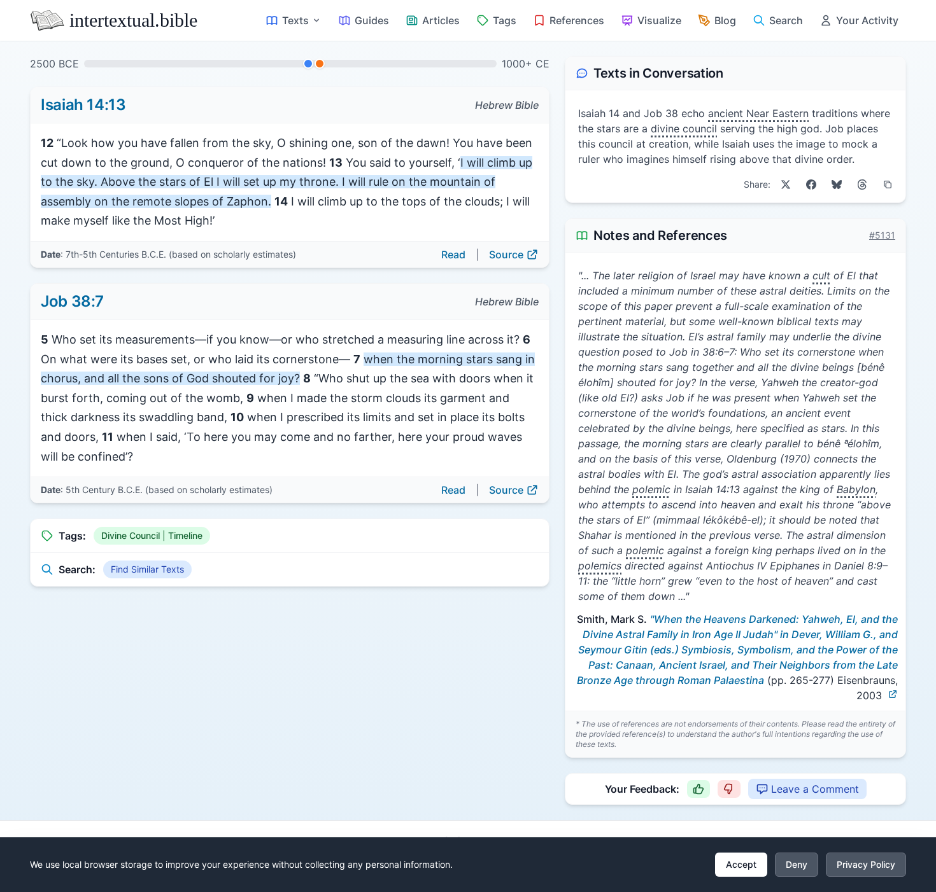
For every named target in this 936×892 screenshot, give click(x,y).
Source (506, 254)
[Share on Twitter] (786, 184)
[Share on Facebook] (811, 184)
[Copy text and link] (887, 184)
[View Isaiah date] (308, 64)
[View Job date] (320, 64)
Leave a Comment (815, 789)
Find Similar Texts (147, 569)
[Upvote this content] (698, 789)
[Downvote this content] (729, 789)
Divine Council (130, 535)
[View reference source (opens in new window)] (893, 694)
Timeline (185, 535)
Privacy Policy (866, 864)
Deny (796, 864)
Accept (741, 864)
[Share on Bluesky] (836, 184)
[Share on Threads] (862, 184)
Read (453, 254)
